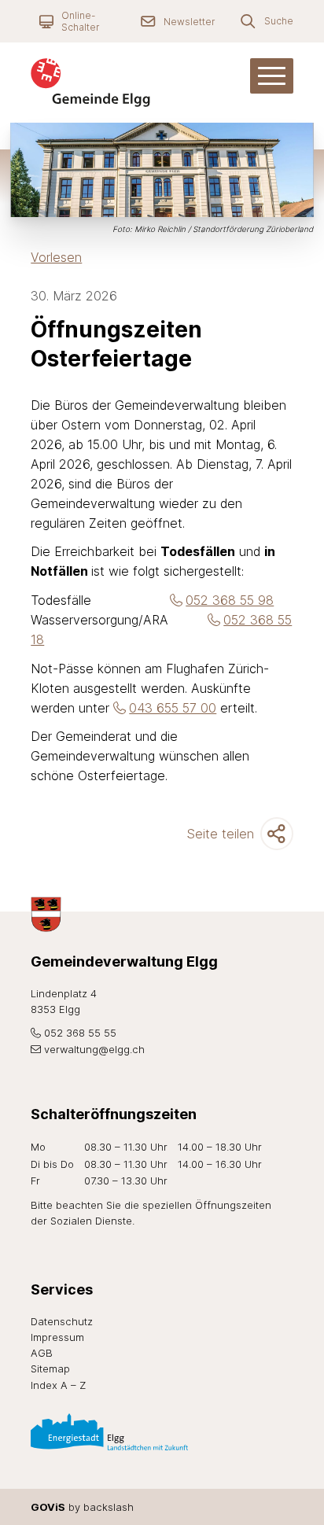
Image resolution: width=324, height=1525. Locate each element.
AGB (42, 1352)
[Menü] (271, 76)
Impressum (57, 1337)
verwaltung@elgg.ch (94, 1049)
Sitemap (50, 1368)
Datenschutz (62, 1321)
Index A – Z (58, 1385)
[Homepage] (111, 82)
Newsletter (189, 22)
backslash (108, 1507)
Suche (278, 21)
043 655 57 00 (172, 708)
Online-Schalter (80, 21)
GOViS (48, 1507)
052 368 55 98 (230, 600)
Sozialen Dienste (91, 1220)
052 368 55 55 (80, 1032)
